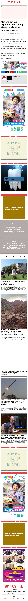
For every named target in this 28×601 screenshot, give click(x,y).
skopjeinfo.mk (8, 58)
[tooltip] (3, 72)
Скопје (12, 33)
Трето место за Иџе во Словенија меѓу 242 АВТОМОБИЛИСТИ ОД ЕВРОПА (14, 372)
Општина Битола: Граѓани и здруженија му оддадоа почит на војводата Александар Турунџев (13, 283)
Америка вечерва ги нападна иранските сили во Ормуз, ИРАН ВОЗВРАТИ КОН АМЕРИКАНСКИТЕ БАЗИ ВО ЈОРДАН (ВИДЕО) (13, 402)
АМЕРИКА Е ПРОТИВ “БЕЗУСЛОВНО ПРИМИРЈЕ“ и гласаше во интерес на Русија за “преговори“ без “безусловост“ (14, 437)
